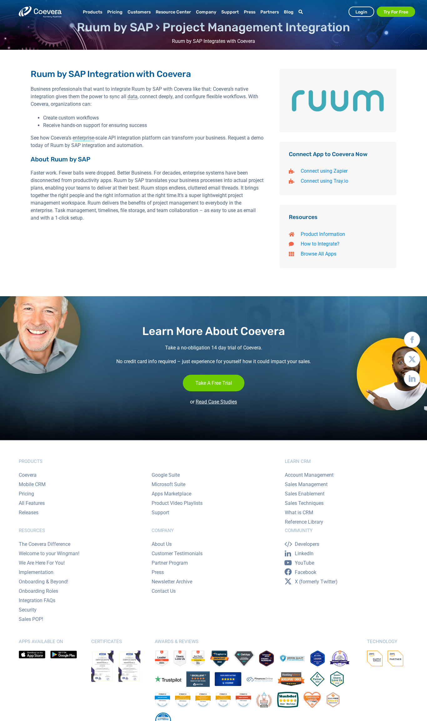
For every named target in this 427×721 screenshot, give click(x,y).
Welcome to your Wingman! (49, 553)
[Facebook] (412, 341)
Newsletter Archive (172, 582)
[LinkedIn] (412, 380)
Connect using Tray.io (324, 181)
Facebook (305, 572)
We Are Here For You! (42, 563)
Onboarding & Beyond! (43, 582)
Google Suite (166, 475)
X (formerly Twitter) (316, 582)
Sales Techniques (304, 503)
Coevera (28, 475)
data (133, 96)
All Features (32, 503)
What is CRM (299, 512)
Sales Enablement (304, 494)
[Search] (301, 12)
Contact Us (164, 591)
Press (158, 572)
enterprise (83, 138)
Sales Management (306, 484)
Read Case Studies (216, 402)
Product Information (323, 234)
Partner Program (170, 563)
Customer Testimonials (177, 553)
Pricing (26, 494)
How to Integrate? (320, 244)
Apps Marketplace (171, 494)
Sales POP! (31, 619)
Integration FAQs (37, 600)
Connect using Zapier (324, 171)
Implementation (36, 572)
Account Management (309, 475)
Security (28, 610)
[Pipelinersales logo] (40, 12)
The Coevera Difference (44, 544)
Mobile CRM (32, 484)
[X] (412, 360)
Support (160, 512)
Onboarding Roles (38, 591)
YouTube (304, 563)
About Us (162, 544)
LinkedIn (304, 553)
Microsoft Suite (168, 484)
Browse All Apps (318, 254)
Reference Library (304, 522)
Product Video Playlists (177, 503)
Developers (307, 544)
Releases (28, 512)
